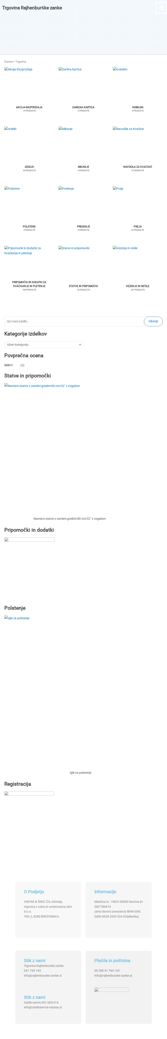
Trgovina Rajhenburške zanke (32, 7)
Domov (8, 61)
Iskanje (153, 321)
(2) (14, 365)
